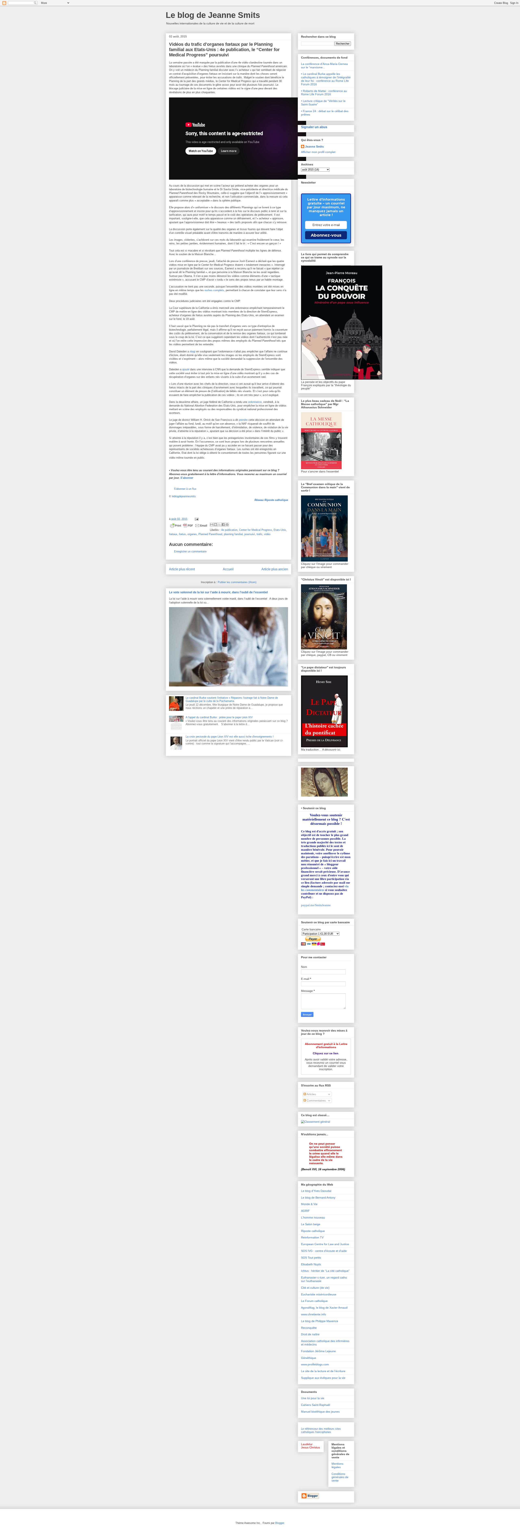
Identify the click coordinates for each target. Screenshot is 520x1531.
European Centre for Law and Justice (325, 1244)
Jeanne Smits (314, 146)
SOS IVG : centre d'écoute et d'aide (324, 1250)
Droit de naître (310, 1334)
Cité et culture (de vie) (315, 1287)
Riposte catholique (313, 1231)
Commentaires (316, 1100)
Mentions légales (337, 1465)
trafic (259, 534)
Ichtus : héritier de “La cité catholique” (325, 1270)
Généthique (308, 1357)
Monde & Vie (309, 1204)
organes (192, 534)
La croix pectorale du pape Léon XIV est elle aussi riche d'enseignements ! (230, 736)
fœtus (182, 534)
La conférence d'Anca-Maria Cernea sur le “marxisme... (324, 65)
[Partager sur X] (219, 524)
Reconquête (309, 1327)
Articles (311, 1094)
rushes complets (214, 290)
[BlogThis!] (215, 524)
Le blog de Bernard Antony (318, 1197)
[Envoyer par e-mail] (212, 524)
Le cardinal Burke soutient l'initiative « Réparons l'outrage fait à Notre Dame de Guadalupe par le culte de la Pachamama (232, 699)
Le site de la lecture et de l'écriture (323, 1371)
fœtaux (173, 534)
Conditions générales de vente (340, 1477)
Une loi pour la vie (312, 1398)
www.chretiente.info (313, 1314)
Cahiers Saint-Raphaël (315, 1404)
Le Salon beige (310, 1224)
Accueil (228, 569)
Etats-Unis (280, 529)
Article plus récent (182, 569)
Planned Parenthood (210, 534)
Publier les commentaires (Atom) (237, 582)
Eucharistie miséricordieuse (318, 1294)
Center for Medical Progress (255, 529)
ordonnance (255, 401)
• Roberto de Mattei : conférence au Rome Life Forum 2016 (324, 92)
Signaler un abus (314, 127)
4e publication (229, 529)
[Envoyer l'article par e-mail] (195, 518)
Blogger (279, 1522)
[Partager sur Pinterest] (227, 524)
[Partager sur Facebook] (223, 524)
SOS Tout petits (311, 1257)
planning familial (233, 534)
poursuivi (249, 534)
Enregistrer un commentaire (190, 551)
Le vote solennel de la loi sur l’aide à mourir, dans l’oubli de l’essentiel (218, 592)
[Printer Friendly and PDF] (188, 526)
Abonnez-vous (326, 235)
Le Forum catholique (314, 1301)
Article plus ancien (274, 569)
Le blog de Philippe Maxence (319, 1321)
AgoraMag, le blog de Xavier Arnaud (324, 1307)
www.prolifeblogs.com (315, 1364)
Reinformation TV (312, 1237)
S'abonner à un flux (185, 488)
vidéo (267, 534)
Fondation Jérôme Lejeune (318, 1351)
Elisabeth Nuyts (311, 1264)
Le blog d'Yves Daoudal (316, 1190)
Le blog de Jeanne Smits (213, 15)
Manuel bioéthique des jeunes (320, 1411)
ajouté (185, 369)
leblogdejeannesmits (184, 496)
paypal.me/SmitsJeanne (316, 905)
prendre (243, 419)
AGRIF (305, 1210)
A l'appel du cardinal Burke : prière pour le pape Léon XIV (219, 717)
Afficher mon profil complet (318, 152)
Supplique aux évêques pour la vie (323, 1377)
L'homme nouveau (313, 1217)
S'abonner (186, 477)
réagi (192, 351)
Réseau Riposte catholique (271, 500)
